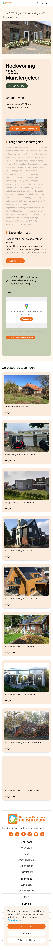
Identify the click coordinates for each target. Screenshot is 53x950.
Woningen (26, 847)
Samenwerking (26, 890)
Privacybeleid (13, 920)
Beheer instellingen (26, 940)
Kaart (26, 853)
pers (26, 896)
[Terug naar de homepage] (7, 3)
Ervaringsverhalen (26, 859)
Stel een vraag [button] (15, 86)
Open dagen (26, 865)
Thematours (26, 871)
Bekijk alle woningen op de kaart (20, 337)
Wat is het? (26, 884)
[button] (38, 3)
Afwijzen (27, 933)
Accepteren (26, 319)
